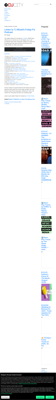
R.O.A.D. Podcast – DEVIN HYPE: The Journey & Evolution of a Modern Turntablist (45, 40)
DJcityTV (6, 14)
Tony (23, 67)
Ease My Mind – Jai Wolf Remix (15, 63)
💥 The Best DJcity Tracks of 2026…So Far (46, 342)
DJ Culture (7, 15)
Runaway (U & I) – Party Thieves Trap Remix (18, 75)
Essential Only (40, 397)
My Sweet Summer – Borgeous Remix (18, 68)
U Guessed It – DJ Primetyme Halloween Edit (22, 56)
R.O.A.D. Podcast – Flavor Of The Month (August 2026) (45, 277)
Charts (6, 17)
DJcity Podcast (14, 102)
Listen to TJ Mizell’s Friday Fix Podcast (19, 31)
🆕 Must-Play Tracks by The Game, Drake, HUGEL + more (45, 243)
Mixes (19, 102)
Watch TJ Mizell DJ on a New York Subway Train (22, 99)
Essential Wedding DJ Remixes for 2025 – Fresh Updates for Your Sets (46, 310)
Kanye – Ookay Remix (21, 73)
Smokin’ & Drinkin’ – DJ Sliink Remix (18, 78)
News (5, 10)
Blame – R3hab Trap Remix (23, 58)
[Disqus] (19, 125)
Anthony (6, 102)
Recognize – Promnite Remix (20, 66)
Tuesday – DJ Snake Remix (17, 57)
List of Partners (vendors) (6, 393)
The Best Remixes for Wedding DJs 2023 (46, 73)
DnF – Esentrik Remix (21, 83)
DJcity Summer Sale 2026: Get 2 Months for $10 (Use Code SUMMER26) (46, 174)
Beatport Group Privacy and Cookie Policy (28, 383)
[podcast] (6, 53)
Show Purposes (5, 397)
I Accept (50, 397)
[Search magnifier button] (51, 4)
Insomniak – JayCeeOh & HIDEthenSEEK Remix (24, 77)
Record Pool (7, 9)
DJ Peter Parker (30, 96)
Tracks (6, 12)
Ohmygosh (12, 80)
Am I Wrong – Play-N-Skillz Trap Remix (19, 59)
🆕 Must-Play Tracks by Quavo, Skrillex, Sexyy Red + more (46, 104)
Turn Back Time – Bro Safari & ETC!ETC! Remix (19, 74)
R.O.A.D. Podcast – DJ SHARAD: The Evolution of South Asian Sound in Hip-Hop (46, 138)
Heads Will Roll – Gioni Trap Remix (19, 69)
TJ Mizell (25, 38)
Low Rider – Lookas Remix (13, 82)
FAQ (5, 18)
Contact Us (7, 20)
